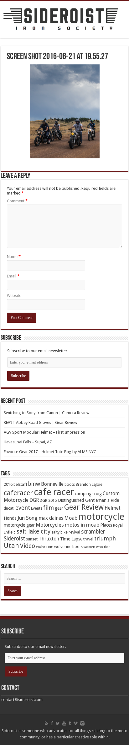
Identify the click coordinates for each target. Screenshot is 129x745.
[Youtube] (64, 723)
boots (69, 484)
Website (14, 295)
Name (14, 256)
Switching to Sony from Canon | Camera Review (47, 412)
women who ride (97, 547)
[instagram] (82, 723)
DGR (34, 500)
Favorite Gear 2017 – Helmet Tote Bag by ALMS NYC (50, 451)
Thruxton (49, 539)
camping (83, 493)
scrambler (93, 532)
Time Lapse (71, 538)
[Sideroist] (64, 19)
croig (97, 493)
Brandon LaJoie (89, 484)
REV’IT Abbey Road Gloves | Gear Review (40, 422)
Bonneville (52, 484)
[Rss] (46, 723)
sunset (32, 539)
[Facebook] (52, 723)
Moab (70, 518)
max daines (51, 518)
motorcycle (101, 516)
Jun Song (28, 518)
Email (13, 276)
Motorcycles (50, 525)
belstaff (20, 484)
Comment (17, 201)
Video (27, 546)
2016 (8, 484)
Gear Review (84, 507)
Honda (10, 518)
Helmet (113, 508)
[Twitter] (57, 723)
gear (59, 508)
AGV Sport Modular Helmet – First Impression (44, 432)
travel (88, 539)
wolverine (44, 546)
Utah (11, 546)
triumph (105, 538)
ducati (9, 508)
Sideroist (14, 538)
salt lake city (33, 531)
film (48, 507)
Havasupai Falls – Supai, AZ (28, 442)
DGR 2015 (48, 500)
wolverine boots (68, 546)
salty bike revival (65, 532)
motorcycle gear (19, 525)
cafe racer (54, 492)
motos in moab (82, 525)
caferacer (18, 493)
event (22, 507)
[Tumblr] (70, 723)
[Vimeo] (75, 723)
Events (36, 508)
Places (106, 525)
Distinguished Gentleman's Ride (88, 500)
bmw (34, 484)
